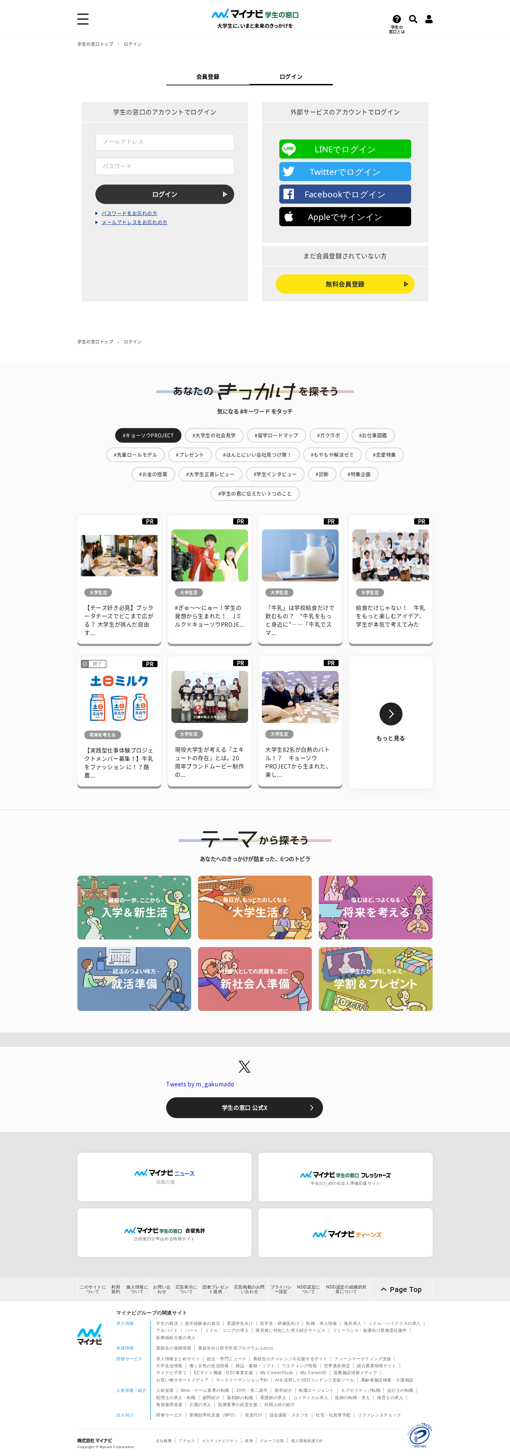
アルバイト (167, 1330)
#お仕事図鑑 (373, 435)
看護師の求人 (273, 1397)
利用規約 (115, 1289)
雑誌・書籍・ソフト (255, 1365)
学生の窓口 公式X (244, 1107)
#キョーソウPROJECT (148, 435)
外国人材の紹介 (279, 1404)
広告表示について (186, 1289)
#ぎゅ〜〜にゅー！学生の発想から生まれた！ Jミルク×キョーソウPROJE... (209, 616)
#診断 (322, 474)
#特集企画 (359, 474)
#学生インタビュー (275, 474)
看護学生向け (240, 1323)
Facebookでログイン (345, 194)
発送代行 (253, 1415)
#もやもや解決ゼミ (332, 454)
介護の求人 (200, 1404)
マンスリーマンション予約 (242, 1380)
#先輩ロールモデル (135, 454)
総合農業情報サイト (376, 1365)
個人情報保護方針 (307, 1441)
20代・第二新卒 (252, 1390)
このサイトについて (93, 1289)
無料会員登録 (345, 284)
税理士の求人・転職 (175, 1397)
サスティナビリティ (220, 1441)
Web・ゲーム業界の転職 (205, 1390)
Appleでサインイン (345, 216)
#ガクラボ (328, 435)
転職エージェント (316, 1390)
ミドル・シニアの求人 (227, 1330)
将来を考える (103, 735)
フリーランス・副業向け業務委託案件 (370, 1330)
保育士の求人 (390, 1397)
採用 (249, 1441)
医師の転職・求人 (352, 1397)
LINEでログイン (345, 149)
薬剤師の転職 (240, 1397)
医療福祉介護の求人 (175, 1337)
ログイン (291, 76)
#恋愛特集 (384, 454)
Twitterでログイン (345, 171)
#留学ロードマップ (276, 435)
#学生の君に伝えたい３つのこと (255, 493)
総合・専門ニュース (226, 1358)
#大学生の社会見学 (214, 435)
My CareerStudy (277, 1372)
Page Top (406, 1289)
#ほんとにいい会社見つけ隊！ (257, 454)
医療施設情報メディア (355, 1372)
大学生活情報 (169, 1365)
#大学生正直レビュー (210, 474)
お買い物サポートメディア (182, 1380)
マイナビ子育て (171, 1372)
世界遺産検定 (337, 1365)
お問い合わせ (161, 1289)
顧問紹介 (211, 1397)
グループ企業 (272, 1441)
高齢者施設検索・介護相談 (387, 1380)
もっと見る (390, 738)
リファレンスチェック (379, 1415)
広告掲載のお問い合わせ (249, 1289)
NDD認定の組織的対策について (346, 1289)
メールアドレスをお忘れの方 (135, 222)
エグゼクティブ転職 (360, 1390)
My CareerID (313, 1372)
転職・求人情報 (321, 1323)
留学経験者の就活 (202, 1323)
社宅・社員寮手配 (333, 1415)
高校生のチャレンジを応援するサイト (290, 1358)
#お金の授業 (153, 474)
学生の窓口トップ (95, 44)
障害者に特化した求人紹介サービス (291, 1330)
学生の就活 (167, 1323)
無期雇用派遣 (169, 1404)
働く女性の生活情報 (209, 1365)
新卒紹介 (283, 1390)
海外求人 (352, 1323)
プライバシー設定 (281, 1289)
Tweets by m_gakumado (200, 1084)
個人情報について (137, 1289)
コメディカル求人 (310, 1397)
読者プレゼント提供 (216, 1289)
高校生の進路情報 (173, 1348)
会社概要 (164, 1441)
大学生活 (98, 592)
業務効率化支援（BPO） (213, 1415)
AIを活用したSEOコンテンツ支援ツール (314, 1380)
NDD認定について (308, 1289)
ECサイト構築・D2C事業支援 (223, 1372)
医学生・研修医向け (279, 1323)
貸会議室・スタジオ (289, 1415)
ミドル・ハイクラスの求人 (394, 1323)
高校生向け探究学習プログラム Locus (235, 1348)
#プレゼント (190, 454)
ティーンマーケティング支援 (362, 1358)
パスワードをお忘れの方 (130, 213)
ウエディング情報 (299, 1365)
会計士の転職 (400, 1390)
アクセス (187, 1441)
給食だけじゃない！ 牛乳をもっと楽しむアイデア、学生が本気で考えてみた (390, 616)
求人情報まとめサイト (178, 1358)
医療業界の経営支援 (237, 1404)
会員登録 (207, 76)
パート (191, 1330)
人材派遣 (164, 1390)
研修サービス (169, 1415)
